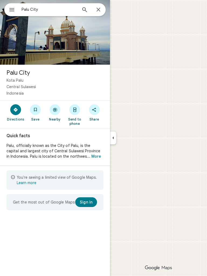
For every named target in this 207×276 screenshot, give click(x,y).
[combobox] (49, 9)
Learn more (26, 182)
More (96, 156)
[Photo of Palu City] (55, 32)
